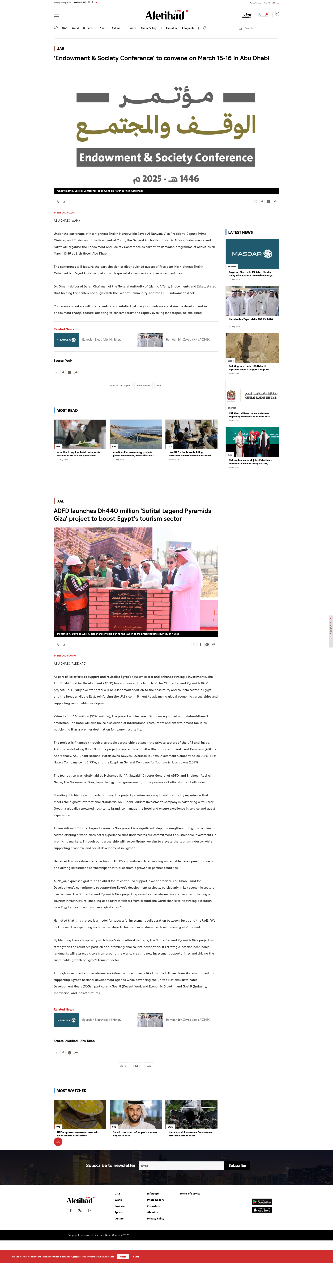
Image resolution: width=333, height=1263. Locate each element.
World (75, 28)
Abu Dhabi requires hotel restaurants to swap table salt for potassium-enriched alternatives (78, 454)
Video (133, 28)
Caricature (172, 28)
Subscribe (237, 1166)
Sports (103, 28)
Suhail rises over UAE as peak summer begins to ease (135, 1134)
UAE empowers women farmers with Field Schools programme (78, 1134)
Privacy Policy (155, 1218)
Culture (116, 28)
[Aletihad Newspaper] (166, 15)
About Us (153, 1212)
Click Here (75, 1256)
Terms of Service (190, 1193)
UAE (64, 28)
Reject (136, 1256)
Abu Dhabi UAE (83, 2)
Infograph (188, 28)
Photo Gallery (149, 28)
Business (88, 28)
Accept (123, 1256)
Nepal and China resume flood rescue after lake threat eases (190, 1134)
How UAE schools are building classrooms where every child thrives (190, 454)
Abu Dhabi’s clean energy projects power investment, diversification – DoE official (133, 454)
